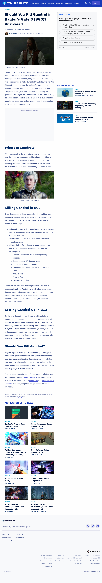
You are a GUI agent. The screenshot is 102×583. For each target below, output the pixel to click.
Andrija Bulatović (37, 455)
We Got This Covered (74, 558)
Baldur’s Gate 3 (30, 377)
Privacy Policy (7, 540)
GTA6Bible (48, 566)
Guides (51, 3)
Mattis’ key (33, 380)
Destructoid (95, 558)
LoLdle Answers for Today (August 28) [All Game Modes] (85, 106)
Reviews (59, 3)
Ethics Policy (6, 537)
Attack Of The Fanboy (92, 555)
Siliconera (60, 558)
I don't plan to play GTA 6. (72, 42)
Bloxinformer (95, 563)
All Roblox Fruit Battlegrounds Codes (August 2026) (14, 506)
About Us (5, 534)
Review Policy (19, 537)
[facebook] (98, 526)
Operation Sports (76, 561)
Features (35, 3)
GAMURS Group (95, 571)
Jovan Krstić (35, 483)
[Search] (86, 3)
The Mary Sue (95, 561)
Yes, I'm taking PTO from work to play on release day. (78, 26)
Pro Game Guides (46, 555)
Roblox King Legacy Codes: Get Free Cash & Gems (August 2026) (15, 452)
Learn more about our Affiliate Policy (14, 398)
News (43, 3)
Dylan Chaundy (10, 457)
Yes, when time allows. (71, 38)
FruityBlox (78, 563)
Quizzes (68, 3)
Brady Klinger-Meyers (38, 511)
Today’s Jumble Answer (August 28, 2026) (84, 118)
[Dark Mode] (90, 3)
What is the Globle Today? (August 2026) (85, 92)
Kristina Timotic (10, 429)
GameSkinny (59, 561)
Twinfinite (60, 555)
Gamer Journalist (46, 561)
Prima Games (47, 558)
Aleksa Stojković (37, 429)
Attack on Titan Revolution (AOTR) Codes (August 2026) (42, 506)
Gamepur (78, 555)
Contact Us (19, 534)
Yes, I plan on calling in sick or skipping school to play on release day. (77, 32)
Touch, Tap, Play (46, 563)
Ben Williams (9, 483)
